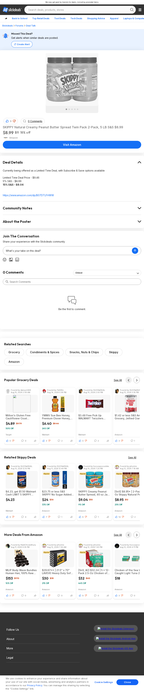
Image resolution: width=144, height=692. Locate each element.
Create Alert (23, 44)
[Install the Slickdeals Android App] (116, 638)
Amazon (14, 361)
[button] (14, 121)
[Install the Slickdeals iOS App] (116, 648)
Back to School (19, 18)
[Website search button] (132, 10)
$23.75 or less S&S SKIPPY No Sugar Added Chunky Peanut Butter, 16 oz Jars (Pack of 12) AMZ (57, 493)
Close (127, 682)
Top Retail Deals (40, 18)
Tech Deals (76, 18)
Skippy (113, 352)
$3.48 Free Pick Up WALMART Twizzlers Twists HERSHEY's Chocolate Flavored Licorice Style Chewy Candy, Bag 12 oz (91, 417)
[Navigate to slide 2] (69, 109)
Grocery (14, 352)
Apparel (114, 18)
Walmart (45, 434)
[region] (72, 683)
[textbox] (67, 250)
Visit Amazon (72, 144)
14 (120, 517)
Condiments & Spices (44, 352)
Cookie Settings (103, 682)
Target (9, 434)
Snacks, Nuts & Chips (84, 352)
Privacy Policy (34, 685)
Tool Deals (60, 18)
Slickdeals (7, 25)
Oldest (78, 272)
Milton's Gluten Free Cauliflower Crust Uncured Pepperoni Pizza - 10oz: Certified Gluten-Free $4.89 (21, 417)
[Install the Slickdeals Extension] (116, 628)
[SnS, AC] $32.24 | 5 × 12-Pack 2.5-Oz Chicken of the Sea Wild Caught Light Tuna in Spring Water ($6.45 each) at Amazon (94, 572)
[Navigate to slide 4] (74, 109)
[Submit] (7, 281)
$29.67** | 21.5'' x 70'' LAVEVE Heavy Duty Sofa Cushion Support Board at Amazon (58, 572)
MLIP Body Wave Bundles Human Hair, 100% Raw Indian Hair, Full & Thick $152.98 (21, 572)
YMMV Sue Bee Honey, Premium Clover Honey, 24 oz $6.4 (56, 417)
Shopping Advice (96, 18)
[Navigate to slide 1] (66, 109)
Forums (19, 25)
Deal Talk (31, 25)
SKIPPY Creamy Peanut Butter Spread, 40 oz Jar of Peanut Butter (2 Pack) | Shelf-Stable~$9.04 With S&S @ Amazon (93, 493)
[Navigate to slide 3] (72, 109)
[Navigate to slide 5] (77, 109)
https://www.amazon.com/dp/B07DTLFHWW (28, 195)
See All (118, 380)
